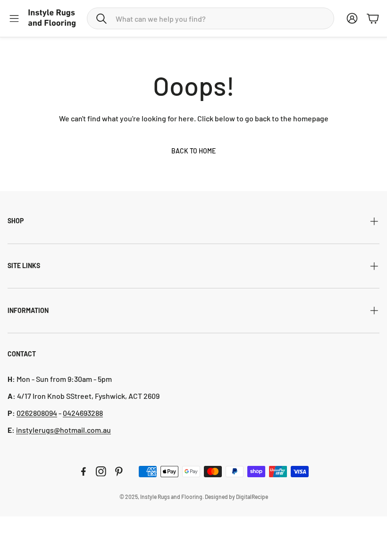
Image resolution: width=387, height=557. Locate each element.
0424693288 (83, 412)
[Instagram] (101, 471)
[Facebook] (83, 471)
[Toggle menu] (14, 18)
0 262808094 (37, 412)
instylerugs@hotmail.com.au (63, 429)
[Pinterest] (119, 471)
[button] (210, 18)
